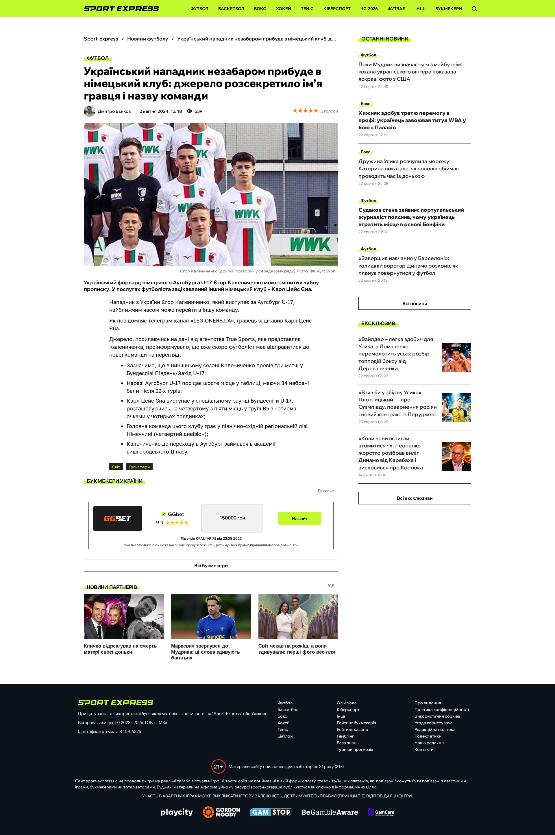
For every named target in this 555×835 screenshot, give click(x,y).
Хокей (283, 8)
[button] (474, 8)
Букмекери (448, 8)
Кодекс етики (428, 736)
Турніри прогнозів (355, 749)
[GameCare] (381, 812)
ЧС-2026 (369, 8)
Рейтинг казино (352, 729)
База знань (347, 742)
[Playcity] (177, 812)
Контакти (424, 749)
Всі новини (414, 303)
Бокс (260, 8)
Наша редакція (430, 742)
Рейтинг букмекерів (356, 722)
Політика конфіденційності (442, 709)
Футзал (397, 8)
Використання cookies (437, 716)
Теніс (307, 8)
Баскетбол (231, 8)
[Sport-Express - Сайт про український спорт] (118, 8)
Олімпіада (347, 702)
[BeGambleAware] (329, 812)
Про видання (428, 702)
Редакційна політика (435, 729)
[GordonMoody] (221, 812)
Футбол (199, 8)
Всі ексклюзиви (415, 498)
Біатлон (285, 736)
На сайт (300, 518)
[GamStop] (271, 812)
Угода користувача (434, 722)
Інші (420, 8)
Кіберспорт (337, 8)
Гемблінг (345, 736)
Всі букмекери (211, 565)
